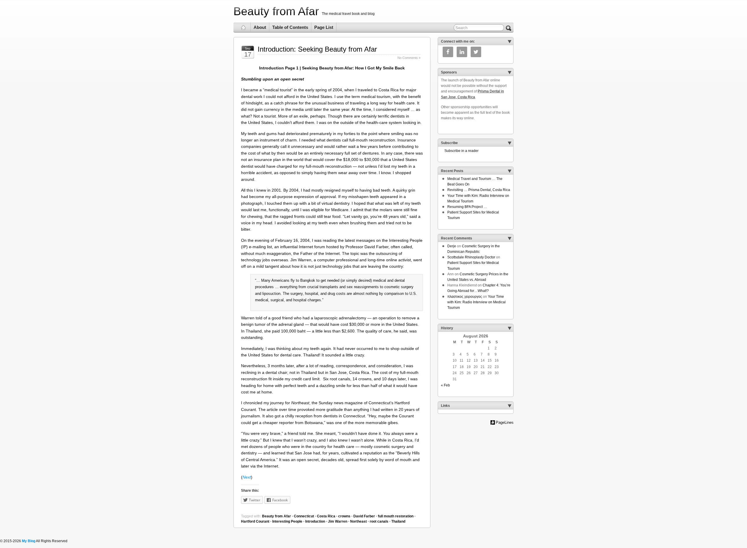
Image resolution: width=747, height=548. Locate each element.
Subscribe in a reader (460, 151)
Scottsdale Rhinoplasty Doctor (471, 257)
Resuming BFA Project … (467, 207)
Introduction (315, 521)
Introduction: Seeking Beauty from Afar (317, 49)
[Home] (243, 27)
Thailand (398, 521)
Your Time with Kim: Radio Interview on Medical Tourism (476, 302)
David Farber (364, 516)
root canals (379, 521)
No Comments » (408, 57)
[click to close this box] (509, 41)
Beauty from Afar (276, 11)
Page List (323, 27)
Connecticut (304, 516)
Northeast (358, 521)
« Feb (445, 385)
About (260, 27)
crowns (344, 516)
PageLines (505, 422)
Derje (451, 246)
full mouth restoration (395, 516)
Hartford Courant (255, 521)
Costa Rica (326, 516)
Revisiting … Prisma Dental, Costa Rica (478, 190)
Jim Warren (337, 521)
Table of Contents (290, 27)
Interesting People (287, 521)
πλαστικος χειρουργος (464, 297)
